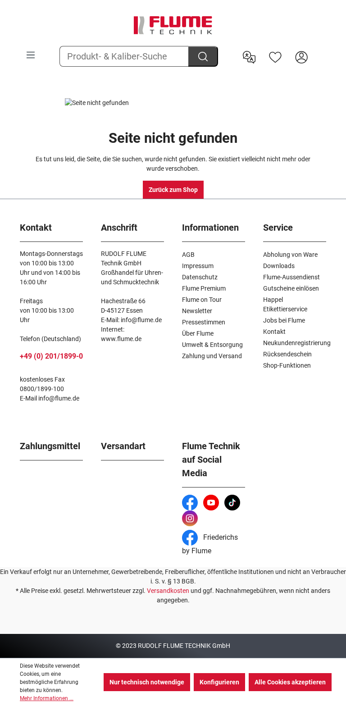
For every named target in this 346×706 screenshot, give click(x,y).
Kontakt (274, 331)
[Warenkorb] (320, 50)
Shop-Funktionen (287, 365)
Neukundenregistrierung (297, 342)
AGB (188, 254)
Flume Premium (204, 288)
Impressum (198, 265)
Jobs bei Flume (284, 320)
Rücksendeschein (287, 354)
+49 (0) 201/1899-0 (51, 356)
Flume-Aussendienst (291, 277)
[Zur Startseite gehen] (173, 25)
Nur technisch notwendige (146, 682)
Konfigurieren (219, 682)
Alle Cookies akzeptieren (290, 682)
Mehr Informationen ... (46, 698)
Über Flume (198, 333)
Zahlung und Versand (212, 356)
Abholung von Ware (290, 254)
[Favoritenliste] (275, 56)
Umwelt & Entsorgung (212, 344)
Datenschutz (200, 277)
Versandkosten (168, 590)
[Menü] (30, 55)
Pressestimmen (203, 322)
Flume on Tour (202, 299)
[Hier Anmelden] (301, 56)
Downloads (279, 265)
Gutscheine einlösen (291, 288)
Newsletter (197, 310)
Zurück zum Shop (173, 189)
